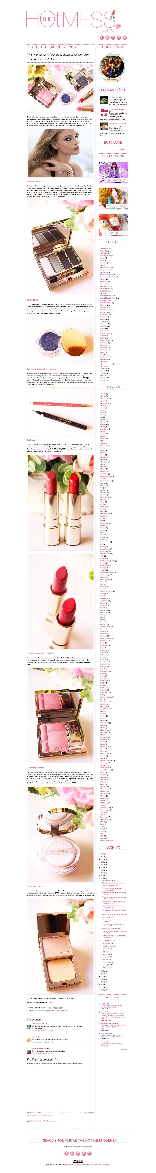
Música (102, 335)
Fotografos (103, 312)
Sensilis (102, 772)
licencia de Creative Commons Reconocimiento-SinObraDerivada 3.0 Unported (85, 1164)
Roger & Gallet (104, 753)
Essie (102, 521)
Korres (102, 622)
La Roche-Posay (105, 626)
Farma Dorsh (104, 535)
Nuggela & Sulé (105, 709)
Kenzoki (102, 608)
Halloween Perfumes (106, 572)
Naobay (102, 695)
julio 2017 (105, 951)
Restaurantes (104, 350)
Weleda (102, 831)
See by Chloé (104, 767)
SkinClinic (103, 791)
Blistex (102, 427)
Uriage (102, 824)
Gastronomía (104, 314)
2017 (102, 878)
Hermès (102, 582)
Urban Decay (104, 819)
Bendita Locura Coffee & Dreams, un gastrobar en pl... (113, 902)
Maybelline (103, 680)
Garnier (102, 558)
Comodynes (104, 474)
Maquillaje (60, 1010)
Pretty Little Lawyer (38, 1023)
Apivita (102, 401)
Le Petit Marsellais (106, 638)
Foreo (102, 544)
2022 (102, 865)
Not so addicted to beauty (109, 1023)
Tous (101, 814)
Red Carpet (103, 347)
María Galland (104, 671)
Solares (102, 361)
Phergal (102, 725)
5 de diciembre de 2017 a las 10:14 (42, 1042)
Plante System (105, 730)
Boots (102, 431)
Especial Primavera (106, 300)
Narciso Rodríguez (106, 697)
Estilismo (103, 305)
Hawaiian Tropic (105, 575)
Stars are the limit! (107, 917)
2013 (102, 979)
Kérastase (103, 624)
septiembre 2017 (108, 946)
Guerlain (102, 570)
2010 (102, 987)
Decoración (103, 281)
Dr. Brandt (103, 492)
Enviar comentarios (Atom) (44, 1116)
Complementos (105, 270)
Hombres (103, 319)
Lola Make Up (104, 645)
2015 (102, 974)
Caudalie (103, 457)
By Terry (103, 438)
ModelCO (103, 688)
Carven (102, 452)
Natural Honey (104, 702)
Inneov (102, 589)
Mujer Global (105, 1003)
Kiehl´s (102, 615)
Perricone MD (104, 723)
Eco (101, 293)
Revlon (102, 742)
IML (101, 584)
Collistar (102, 471)
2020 (102, 870)
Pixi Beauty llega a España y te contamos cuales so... (112, 889)
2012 (102, 982)
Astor (102, 405)
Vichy (102, 829)
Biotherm (103, 424)
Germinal (103, 563)
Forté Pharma (104, 546)
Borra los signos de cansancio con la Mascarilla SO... (113, 925)
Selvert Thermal (105, 770)
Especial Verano (105, 303)
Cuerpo (102, 279)
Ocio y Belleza (105, 1042)
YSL (101, 836)
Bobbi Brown (104, 429)
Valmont (102, 826)
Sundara (102, 800)
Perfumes (103, 343)
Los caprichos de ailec (39, 1048)
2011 (102, 984)
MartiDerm (103, 664)
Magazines (103, 324)
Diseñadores (104, 286)
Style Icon (103, 366)
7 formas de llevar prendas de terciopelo (114, 914)
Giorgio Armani (104, 565)
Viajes (102, 375)
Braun (102, 436)
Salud (102, 354)
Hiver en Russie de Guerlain (110, 885)
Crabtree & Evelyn (106, 476)
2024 (102, 859)
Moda (102, 328)
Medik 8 (102, 683)
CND (101, 441)
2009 (102, 990)
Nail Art (102, 338)
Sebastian (103, 765)
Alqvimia (103, 396)
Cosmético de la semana (108, 277)
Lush (101, 647)
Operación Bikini (105, 340)
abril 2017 (106, 959)
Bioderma (103, 422)
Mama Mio (103, 659)
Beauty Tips (104, 251)
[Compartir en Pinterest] (62, 1008)
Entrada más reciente (34, 1112)
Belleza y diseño (105, 256)
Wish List (103, 378)
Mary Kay (103, 666)
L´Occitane (103, 650)
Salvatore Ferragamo (106, 760)
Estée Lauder (104, 523)
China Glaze (104, 462)
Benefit (102, 419)
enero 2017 (106, 968)
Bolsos (102, 258)
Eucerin (102, 528)
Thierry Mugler (104, 810)
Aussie (102, 408)
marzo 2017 (106, 962)
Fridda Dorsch (104, 551)
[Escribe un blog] (56, 1008)
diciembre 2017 (107, 880)
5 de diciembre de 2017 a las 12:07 (42, 1053)
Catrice (102, 455)
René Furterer (104, 739)
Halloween (103, 317)
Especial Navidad (105, 296)
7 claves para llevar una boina (111, 928)
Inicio (62, 1112)
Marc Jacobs (104, 662)
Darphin (102, 478)
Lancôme (103, 633)
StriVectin (103, 798)
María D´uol (104, 669)
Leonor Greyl (104, 640)
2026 (102, 854)
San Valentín (104, 357)
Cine (101, 265)
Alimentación (104, 248)
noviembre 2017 (107, 941)
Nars (101, 699)
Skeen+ (102, 784)
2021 (102, 867)
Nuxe (102, 711)
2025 (102, 857)
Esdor (102, 518)
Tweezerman (104, 817)
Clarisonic (103, 466)
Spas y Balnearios (106, 364)
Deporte (102, 284)
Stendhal (103, 796)
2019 (102, 873)
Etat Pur (102, 525)
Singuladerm (104, 779)
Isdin (101, 596)
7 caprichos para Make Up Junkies (112, 883)
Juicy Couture (104, 601)
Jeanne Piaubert (105, 598)
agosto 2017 (106, 949)
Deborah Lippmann (106, 481)
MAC (101, 657)
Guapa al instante (106, 1033)
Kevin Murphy (104, 610)
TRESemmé (104, 803)
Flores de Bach (105, 542)
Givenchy (103, 568)
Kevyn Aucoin (104, 612)
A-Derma (103, 394)
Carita (102, 448)
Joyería (102, 321)
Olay (101, 718)
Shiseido (103, 777)
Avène (102, 412)
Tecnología (103, 368)
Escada (102, 516)
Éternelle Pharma (105, 840)
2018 (102, 875)
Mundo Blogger (105, 333)
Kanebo (102, 603)
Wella (102, 833)
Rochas (102, 749)
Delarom (102, 483)
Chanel (102, 459)
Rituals (102, 744)
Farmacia (103, 307)
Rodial (102, 751)
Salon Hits (103, 758)
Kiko (101, 617)
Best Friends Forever (115, 97)
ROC (101, 735)
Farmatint (103, 537)
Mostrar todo (124, 1049)
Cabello (102, 260)
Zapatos (102, 380)
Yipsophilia (103, 838)
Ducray (102, 502)
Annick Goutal (104, 398)
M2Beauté (103, 655)
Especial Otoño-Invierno (49, 1010)
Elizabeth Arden (105, 513)
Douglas (102, 490)
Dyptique (103, 504)
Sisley (102, 782)
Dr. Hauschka (104, 497)
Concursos (103, 272)
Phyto (102, 728)
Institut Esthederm (106, 591)
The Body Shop (105, 807)
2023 (102, 862)
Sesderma (103, 775)
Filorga (102, 539)
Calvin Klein (104, 445)
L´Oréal (102, 652)
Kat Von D (103, 605)
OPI (101, 713)
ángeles (34, 1037)
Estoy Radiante (106, 1012)
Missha (102, 685)
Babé (102, 415)
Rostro (65, 1010)
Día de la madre (105, 288)
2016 (102, 971)
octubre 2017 (107, 943)
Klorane (102, 619)
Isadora (102, 593)
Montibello (103, 690)
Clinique (102, 469)
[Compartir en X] (58, 1008)
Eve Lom (103, 530)
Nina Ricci (103, 706)
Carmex (102, 450)
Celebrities (103, 263)
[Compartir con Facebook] (60, 1008)
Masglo (102, 673)
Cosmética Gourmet (106, 274)
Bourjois (102, 434)
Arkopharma (104, 403)
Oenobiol (103, 716)
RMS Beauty (104, 732)
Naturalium (103, 704)
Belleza (34, 1010)
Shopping (103, 359)
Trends (102, 373)
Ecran (102, 509)
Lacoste (102, 629)
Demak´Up (103, 485)
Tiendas (102, 371)
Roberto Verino (104, 746)
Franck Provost (105, 549)
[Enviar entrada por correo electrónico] (50, 1007)
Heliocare (103, 577)
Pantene (102, 720)
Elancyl (102, 511)
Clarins (39, 1010)
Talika (102, 805)
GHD (101, 556)
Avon (102, 410)
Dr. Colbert (103, 495)
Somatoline (103, 793)
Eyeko (102, 532)
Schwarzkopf (104, 763)
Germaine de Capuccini (107, 561)
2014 (102, 976)
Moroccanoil (104, 692)
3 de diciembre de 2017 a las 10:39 (42, 1031)
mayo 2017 (106, 957)
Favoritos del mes (105, 310)
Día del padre (104, 291)
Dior (101, 488)
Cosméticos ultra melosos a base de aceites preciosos (113, 906)
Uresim (102, 822)
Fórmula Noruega (105, 554)
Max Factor (103, 678)
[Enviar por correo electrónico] (54, 1008)
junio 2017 (106, 954)
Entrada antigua (89, 1112)
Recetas (102, 345)
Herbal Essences (105, 579)
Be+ (101, 417)
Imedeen (103, 586)
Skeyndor (103, 786)
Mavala (102, 676)
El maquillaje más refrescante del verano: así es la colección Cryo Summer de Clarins (113, 1027)
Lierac (102, 643)
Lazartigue (103, 636)
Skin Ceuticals (104, 789)
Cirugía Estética (105, 267)
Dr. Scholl (103, 499)
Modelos (103, 331)
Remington (103, 737)
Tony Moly (103, 812)
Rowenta (103, 756)
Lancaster (103, 631)
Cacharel (103, 443)
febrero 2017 (106, 965)
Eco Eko (103, 506)
